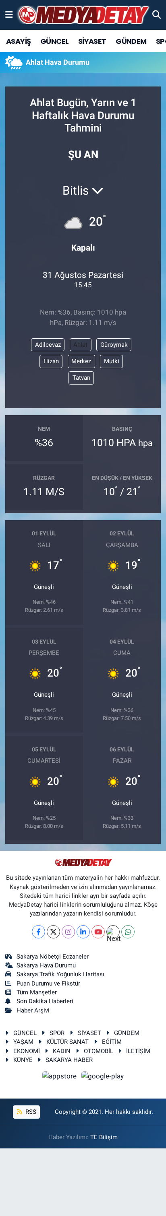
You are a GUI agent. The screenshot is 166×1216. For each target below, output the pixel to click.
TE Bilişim (104, 1137)
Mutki (111, 361)
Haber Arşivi (33, 1010)
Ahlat (80, 344)
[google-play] (103, 1078)
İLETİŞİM (138, 1051)
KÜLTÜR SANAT (67, 1041)
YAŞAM (23, 1041)
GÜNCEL (54, 41)
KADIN (62, 1051)
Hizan (51, 361)
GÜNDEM (131, 41)
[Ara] (156, 14)
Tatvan (81, 377)
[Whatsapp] (128, 931)
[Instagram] (68, 931)
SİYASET (92, 41)
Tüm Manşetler (37, 992)
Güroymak (114, 344)
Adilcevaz (48, 344)
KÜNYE (23, 1060)
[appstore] (60, 1078)
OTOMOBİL (98, 1051)
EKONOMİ (26, 1051)
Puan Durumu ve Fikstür (48, 983)
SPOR (57, 1033)
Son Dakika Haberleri (45, 1001)
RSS (30, 1111)
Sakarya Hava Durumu (46, 965)
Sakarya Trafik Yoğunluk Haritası (60, 974)
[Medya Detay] (82, 15)
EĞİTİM (112, 1041)
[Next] (113, 931)
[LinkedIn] (83, 931)
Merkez (81, 361)
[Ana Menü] (9, 14)
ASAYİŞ (18, 41)
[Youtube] (98, 931)
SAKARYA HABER (69, 1060)
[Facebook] (38, 931)
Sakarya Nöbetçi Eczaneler (53, 956)
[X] (53, 931)
